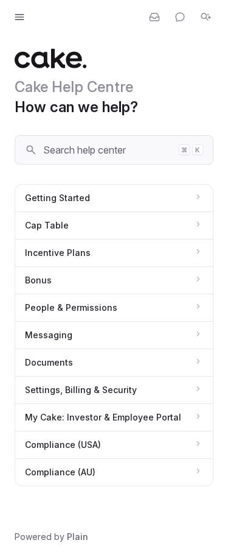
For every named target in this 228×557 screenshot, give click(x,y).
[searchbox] (106, 150)
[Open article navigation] (19, 17)
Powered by (51, 536)
